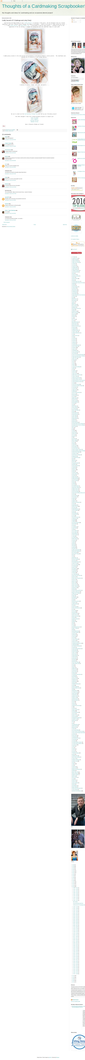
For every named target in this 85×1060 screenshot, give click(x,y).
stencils (73, 702)
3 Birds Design (74, 259)
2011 (73, 975)
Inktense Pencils (75, 506)
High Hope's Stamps (75, 487)
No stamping (74, 565)
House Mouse (74, 496)
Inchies (73, 503)
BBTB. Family (74, 304)
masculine (74, 540)
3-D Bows (74, 263)
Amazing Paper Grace (76, 281)
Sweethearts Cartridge (76, 717)
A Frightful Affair (75, 267)
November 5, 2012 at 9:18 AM (10, 167)
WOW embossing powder (76, 788)
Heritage (73, 483)
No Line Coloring (75, 564)
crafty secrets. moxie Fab (76, 374)
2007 (73, 981)
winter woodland (75, 782)
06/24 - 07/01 (75, 934)
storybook (74, 704)
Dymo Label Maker (75, 410)
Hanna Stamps (74, 473)
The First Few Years (75, 738)
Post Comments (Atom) (11, 226)
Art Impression (74, 290)
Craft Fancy (74, 370)
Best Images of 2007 (75, 308)
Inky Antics (74, 507)
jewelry (73, 511)
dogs (73, 404)
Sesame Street (74, 651)
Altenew (73, 277)
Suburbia (73, 708)
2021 (73, 872)
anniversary (74, 288)
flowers (73, 442)
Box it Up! (74, 319)
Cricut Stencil (74, 387)
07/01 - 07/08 (75, 933)
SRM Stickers (74, 690)
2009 (73, 978)
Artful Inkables (74, 293)
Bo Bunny (74, 316)
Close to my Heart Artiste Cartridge (78, 355)
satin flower (74, 635)
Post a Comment (7, 222)
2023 (73, 869)
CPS (73, 369)
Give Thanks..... (76, 901)
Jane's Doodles (75, 510)
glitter (73, 458)
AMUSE (73, 284)
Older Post (65, 224)
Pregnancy (74, 602)
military (73, 542)
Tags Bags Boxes (75, 724)
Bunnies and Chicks (75, 326)
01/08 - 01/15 (75, 972)
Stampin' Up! (74, 697)
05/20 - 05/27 (75, 942)
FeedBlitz (77, 81)
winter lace (74, 781)
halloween (74, 469)
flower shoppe (74, 439)
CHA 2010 (74, 339)
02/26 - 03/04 (75, 961)
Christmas (6, 130)
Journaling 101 (74, 514)
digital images (74, 397)
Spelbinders (74, 679)
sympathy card (74, 719)
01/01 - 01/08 (75, 973)
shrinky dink (74, 656)
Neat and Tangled (75, 559)
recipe (73, 625)
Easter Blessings (75, 414)
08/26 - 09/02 (75, 920)
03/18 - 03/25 (75, 956)
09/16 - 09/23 (75, 916)
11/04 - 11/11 (75, 900)
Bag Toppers (74, 300)
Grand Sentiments (75, 465)
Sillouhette (74, 660)
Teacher (73, 728)
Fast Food (74, 431)
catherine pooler (75, 335)
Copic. (73, 362)
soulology (74, 675)
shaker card (74, 652)
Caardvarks (74, 328)
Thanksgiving (74, 736)
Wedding (73, 770)
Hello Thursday (75, 480)
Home (35, 224)
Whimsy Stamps (75, 773)
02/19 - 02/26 (75, 962)
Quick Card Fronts (75, 616)
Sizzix (73, 664)
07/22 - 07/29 (75, 928)
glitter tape (74, 460)
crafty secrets (11, 130)
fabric (73, 427)
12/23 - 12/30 (75, 889)
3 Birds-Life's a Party (75, 262)
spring (73, 685)
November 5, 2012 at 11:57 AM (10, 193)
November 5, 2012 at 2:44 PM (10, 200)
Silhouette (74, 659)
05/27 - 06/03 (75, 941)
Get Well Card (74, 453)
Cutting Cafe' (74, 389)
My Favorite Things (75, 553)
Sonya (6, 136)
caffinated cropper (75, 330)
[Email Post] (17, 129)
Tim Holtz (73, 740)
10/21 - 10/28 (75, 908)
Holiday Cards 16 (75, 490)
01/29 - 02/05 (75, 967)
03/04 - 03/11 (75, 959)
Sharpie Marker (75, 655)
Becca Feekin (74, 305)
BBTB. (73, 303)
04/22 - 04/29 (75, 948)
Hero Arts (73, 484)
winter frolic (74, 780)
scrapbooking (74, 644)
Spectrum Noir (74, 678)
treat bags (74, 751)
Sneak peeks (74, 670)
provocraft (74, 612)
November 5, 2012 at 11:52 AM (10, 187)
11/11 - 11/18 (75, 898)
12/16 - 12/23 (75, 891)
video (73, 762)
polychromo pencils (75, 601)
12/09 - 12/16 (75, 892)
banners (73, 301)
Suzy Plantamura (75, 712)
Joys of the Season (75, 517)
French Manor (74, 446)
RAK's (73, 624)
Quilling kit (74, 621)
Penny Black (74, 594)
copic (73, 361)
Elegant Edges (74, 418)
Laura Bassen (74, 526)
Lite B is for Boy (75, 534)
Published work (75, 613)
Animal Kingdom (75, 286)
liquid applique (74, 533)
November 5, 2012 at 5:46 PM (10, 206)
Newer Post (4, 224)
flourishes (74, 438)
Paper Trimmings (75, 586)
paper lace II (74, 580)
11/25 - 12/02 (75, 895)
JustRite (73, 521)
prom (73, 609)
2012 (73, 886)
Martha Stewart (74, 538)
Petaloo (73, 595)
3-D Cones (74, 265)
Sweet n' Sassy (74, 715)
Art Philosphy (74, 292)
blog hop (73, 315)
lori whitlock (74, 537)
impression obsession (76, 502)
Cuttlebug (74, 391)
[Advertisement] (77, 32)
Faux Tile (73, 434)
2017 (73, 878)
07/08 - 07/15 (75, 931)
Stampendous (74, 694)
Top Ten (73, 750)
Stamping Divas (75, 698)
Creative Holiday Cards (76, 378)
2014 (73, 883)
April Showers (74, 289)
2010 (73, 977)
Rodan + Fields (75, 628)
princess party (74, 606)
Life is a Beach (74, 530)
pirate (73, 599)
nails (73, 556)
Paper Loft (74, 582)
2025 (73, 866)
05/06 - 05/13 (75, 945)
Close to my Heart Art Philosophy (78, 354)
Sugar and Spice (75, 709)
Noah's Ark (74, 567)
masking (73, 541)
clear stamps (74, 353)
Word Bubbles (74, 785)
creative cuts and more (76, 377)
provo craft (74, 610)
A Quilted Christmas (75, 270)
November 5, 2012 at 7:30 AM (10, 146)
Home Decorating (75, 491)
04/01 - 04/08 (75, 953)
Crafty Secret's (28, 22)
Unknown (6, 203)
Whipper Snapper (75, 774)
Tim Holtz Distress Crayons (77, 742)
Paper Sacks (74, 583)
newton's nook (74, 563)
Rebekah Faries (34, 121)
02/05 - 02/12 (75, 965)
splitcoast (73, 682)
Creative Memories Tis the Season (78, 380)
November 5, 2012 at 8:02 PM (10, 213)
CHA (73, 336)
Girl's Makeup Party (75, 457)
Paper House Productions (76, 578)
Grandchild (74, 467)
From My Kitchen (75, 448)
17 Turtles (74, 256)
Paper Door (74, 576)
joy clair (73, 515)
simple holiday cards (75, 663)
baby (73, 297)
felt (72, 437)
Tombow (73, 746)
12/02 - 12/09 (75, 894)
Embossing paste (75, 422)
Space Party (74, 677)
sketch (73, 666)
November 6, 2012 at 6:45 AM (10, 220)
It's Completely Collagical (75, 239)
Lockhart (73, 536)
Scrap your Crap (75, 641)
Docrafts (73, 403)
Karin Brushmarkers (75, 522)
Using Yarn (74, 758)
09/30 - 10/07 (75, 913)
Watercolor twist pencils (76, 769)
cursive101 (74, 388)
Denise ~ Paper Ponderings (10, 210)
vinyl (73, 765)
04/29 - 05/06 (75, 947)
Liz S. (6, 164)
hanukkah (74, 475)
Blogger (57, 1057)
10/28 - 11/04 (75, 906)
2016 (73, 880)
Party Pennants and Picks (76, 590)
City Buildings (74, 350)
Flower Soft (74, 441)
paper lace (74, 579)
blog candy (74, 313)
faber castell (74, 426)
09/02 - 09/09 (75, 919)
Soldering (74, 673)
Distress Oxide (74, 400)
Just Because (74, 518)
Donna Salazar (74, 407)
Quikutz (73, 620)
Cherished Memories (76, 345)
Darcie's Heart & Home (76, 392)
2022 (73, 871)
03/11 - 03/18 (75, 958)
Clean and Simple (75, 351)
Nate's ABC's (74, 557)
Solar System (74, 671)
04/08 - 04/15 (75, 951)
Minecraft (73, 544)
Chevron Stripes (75, 346)
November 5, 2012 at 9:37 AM (10, 173)
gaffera (50, 1057)
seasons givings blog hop (76, 648)
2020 (73, 874)
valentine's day (74, 761)
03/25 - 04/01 (75, 955)
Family (73, 430)
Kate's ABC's (74, 523)
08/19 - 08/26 (75, 922)
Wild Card (74, 776)
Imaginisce (74, 500)
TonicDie (73, 748)
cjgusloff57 (7, 197)
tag (72, 723)
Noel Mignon (74, 568)
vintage (73, 763)
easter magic (74, 415)
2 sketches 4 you (75, 258)
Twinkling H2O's (75, 755)
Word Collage (74, 786)
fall (72, 429)
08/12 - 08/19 (75, 923)
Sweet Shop (74, 716)
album (73, 273)
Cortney (73, 365)
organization (74, 571)
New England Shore (75, 561)
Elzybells (73, 419)
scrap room (74, 640)
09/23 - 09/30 (75, 914)
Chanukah (74, 343)
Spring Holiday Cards (76, 687)
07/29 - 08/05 (75, 927)
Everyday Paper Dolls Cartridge (77, 423)
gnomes (73, 461)
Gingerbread (74, 456)
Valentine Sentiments (76, 759)
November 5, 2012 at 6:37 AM (10, 139)
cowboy (73, 368)
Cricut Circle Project (75, 384)
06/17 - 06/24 (75, 936)
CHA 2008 (74, 338)
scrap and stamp (75, 639)
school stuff (74, 636)
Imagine (73, 499)
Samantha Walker (75, 632)
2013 (73, 885)
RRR (73, 629)
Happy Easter (74, 476)
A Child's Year (74, 266)
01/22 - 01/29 (75, 969)
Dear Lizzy (74, 393)
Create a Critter (75, 376)
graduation (74, 464)
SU (72, 706)
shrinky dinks (74, 658)
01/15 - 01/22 (75, 970)
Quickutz (73, 617)
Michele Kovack (75, 999)
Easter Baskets (74, 412)
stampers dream (75, 696)
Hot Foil (73, 494)
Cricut (73, 383)
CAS (73, 334)
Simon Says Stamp (75, 662)
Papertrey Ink (74, 587)
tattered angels (74, 725)
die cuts (73, 396)
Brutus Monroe (74, 324)
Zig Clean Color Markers (76, 790)
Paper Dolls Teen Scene (76, 575)
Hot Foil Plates (74, 495)
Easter (73, 411)
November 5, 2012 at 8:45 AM (10, 152)
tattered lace (74, 727)
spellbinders (74, 681)
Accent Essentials (75, 271)
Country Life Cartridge (76, 366)
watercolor (74, 767)
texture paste (74, 735)
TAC (73, 721)
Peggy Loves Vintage (76, 593)
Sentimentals (74, 650)
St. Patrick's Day (75, 692)
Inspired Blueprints (75, 509)
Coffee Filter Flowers (75, 357)
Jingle (6, 177)
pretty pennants (75, 603)
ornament (74, 572)
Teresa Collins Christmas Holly (77, 731)
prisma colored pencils (76, 607)
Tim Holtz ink (74, 744)
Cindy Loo (74, 349)
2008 (73, 980)
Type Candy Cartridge (76, 757)
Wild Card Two (74, 777)
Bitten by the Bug (75, 312)
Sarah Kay (74, 633)
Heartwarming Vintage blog (31, 114)
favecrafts (74, 435)
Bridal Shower (74, 323)
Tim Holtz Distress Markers (77, 743)
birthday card (74, 311)
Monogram (74, 548)
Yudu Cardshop (75, 789)
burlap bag (74, 327)
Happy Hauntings (75, 477)
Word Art (73, 784)
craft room (74, 372)
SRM (73, 689)
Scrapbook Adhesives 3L (76, 643)
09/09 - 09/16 (75, 917)
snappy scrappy (8, 143)
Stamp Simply (74, 693)
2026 (73, 864)
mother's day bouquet (76, 549)
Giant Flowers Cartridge (76, 454)
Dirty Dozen (74, 399)
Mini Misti (73, 545)
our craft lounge (75, 574)
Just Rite (73, 519)
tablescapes (74, 720)
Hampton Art (74, 472)
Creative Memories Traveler (77, 381)
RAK (73, 622)
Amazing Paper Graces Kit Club (77, 282)
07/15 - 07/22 (75, 930)
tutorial (73, 754)
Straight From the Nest (76, 705)
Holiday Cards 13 (75, 488)
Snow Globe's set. (25, 25)
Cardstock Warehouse (76, 332)
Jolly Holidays (74, 513)
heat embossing (75, 479)
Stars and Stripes (75, 700)
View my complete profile (75, 1001)
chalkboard (74, 342)
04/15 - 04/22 (75, 950)
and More (74, 285)
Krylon (73, 525)
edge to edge (74, 416)
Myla (73, 555)
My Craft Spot (74, 552)
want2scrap (74, 766)
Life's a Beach (74, 532)
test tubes (74, 734)
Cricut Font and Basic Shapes (77, 385)
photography (74, 597)
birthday (73, 309)
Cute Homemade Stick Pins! (78, 903)
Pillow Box (74, 598)
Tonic (73, 747)
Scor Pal (73, 637)
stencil (73, 701)
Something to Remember (76, 674)
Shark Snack (74, 654)
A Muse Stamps (75, 269)
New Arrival (74, 560)
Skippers (73, 667)
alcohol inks (74, 274)
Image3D (73, 498)
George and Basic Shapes (77, 449)
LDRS (73, 529)
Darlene (6, 156)
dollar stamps (74, 406)
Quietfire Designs (75, 618)
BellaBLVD (74, 307)
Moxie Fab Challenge (76, 551)
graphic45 (74, 468)
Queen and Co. (75, 614)
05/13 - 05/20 (75, 944)
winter (73, 778)
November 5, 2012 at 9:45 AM (10, 180)
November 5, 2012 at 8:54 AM (10, 160)
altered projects (75, 278)
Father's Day (74, 433)
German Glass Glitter (76, 452)
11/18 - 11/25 (75, 897)
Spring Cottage (74, 686)
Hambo (73, 471)
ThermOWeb (74, 739)
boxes (73, 320)
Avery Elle (74, 296)
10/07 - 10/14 (75, 911)
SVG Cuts (74, 713)
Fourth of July (74, 445)
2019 (73, 875)
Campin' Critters (75, 331)
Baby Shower (74, 298)
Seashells (74, 647)
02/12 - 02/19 (75, 964)
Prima (73, 605)
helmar (73, 481)
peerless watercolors (76, 591)
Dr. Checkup (74, 408)
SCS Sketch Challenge (76, 645)
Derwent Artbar (74, 395)
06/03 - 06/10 (75, 939)
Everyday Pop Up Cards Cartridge (78, 425)
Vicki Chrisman (8, 149)
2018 (73, 877)
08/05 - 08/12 (75, 925)
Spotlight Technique (75, 683)
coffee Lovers (74, 358)
